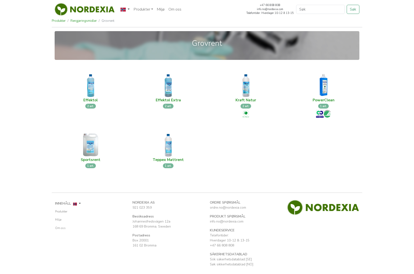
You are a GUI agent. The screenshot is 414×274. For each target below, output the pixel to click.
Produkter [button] (142, 9)
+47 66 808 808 (222, 245)
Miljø (161, 9)
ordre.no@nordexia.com (228, 207)
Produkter (59, 21)
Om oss (174, 9)
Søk (353, 9)
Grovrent (108, 21)
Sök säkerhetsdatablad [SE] (231, 259)
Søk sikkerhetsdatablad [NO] (231, 264)
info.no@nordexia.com (226, 221)
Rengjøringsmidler (83, 21)
